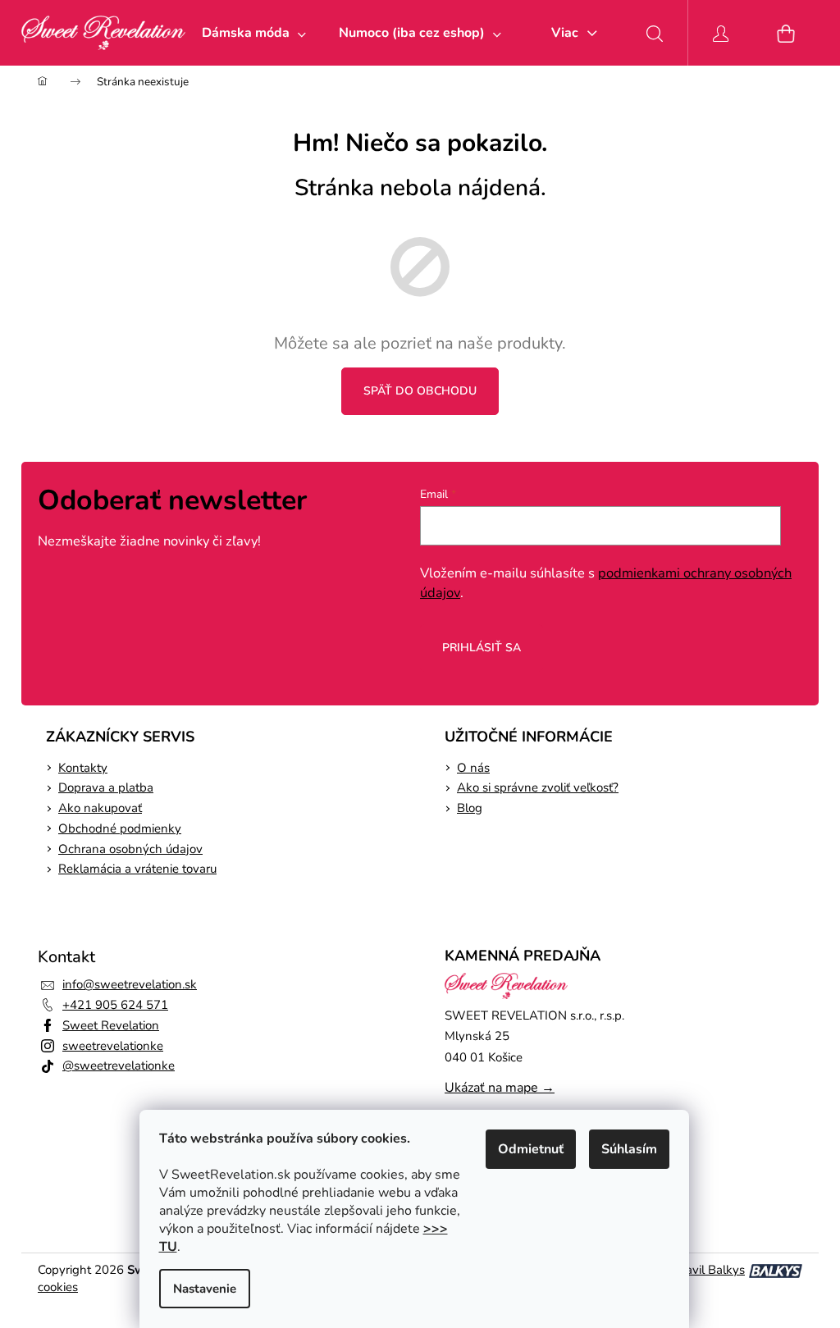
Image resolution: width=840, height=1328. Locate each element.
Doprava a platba (105, 787)
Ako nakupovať (100, 808)
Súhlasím (629, 1149)
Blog (469, 808)
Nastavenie (204, 1288)
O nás (473, 768)
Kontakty (82, 768)
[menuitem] (253, 33)
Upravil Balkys (705, 1270)
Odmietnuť (531, 1149)
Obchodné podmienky (119, 828)
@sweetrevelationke (118, 1065)
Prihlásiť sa (481, 647)
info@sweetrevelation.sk (129, 984)
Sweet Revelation (110, 1025)
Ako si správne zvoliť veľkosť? (538, 787)
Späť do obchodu (420, 391)
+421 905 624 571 (115, 1005)
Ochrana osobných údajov (130, 849)
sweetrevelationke (112, 1046)
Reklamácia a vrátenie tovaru (137, 868)
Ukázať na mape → (500, 1088)
